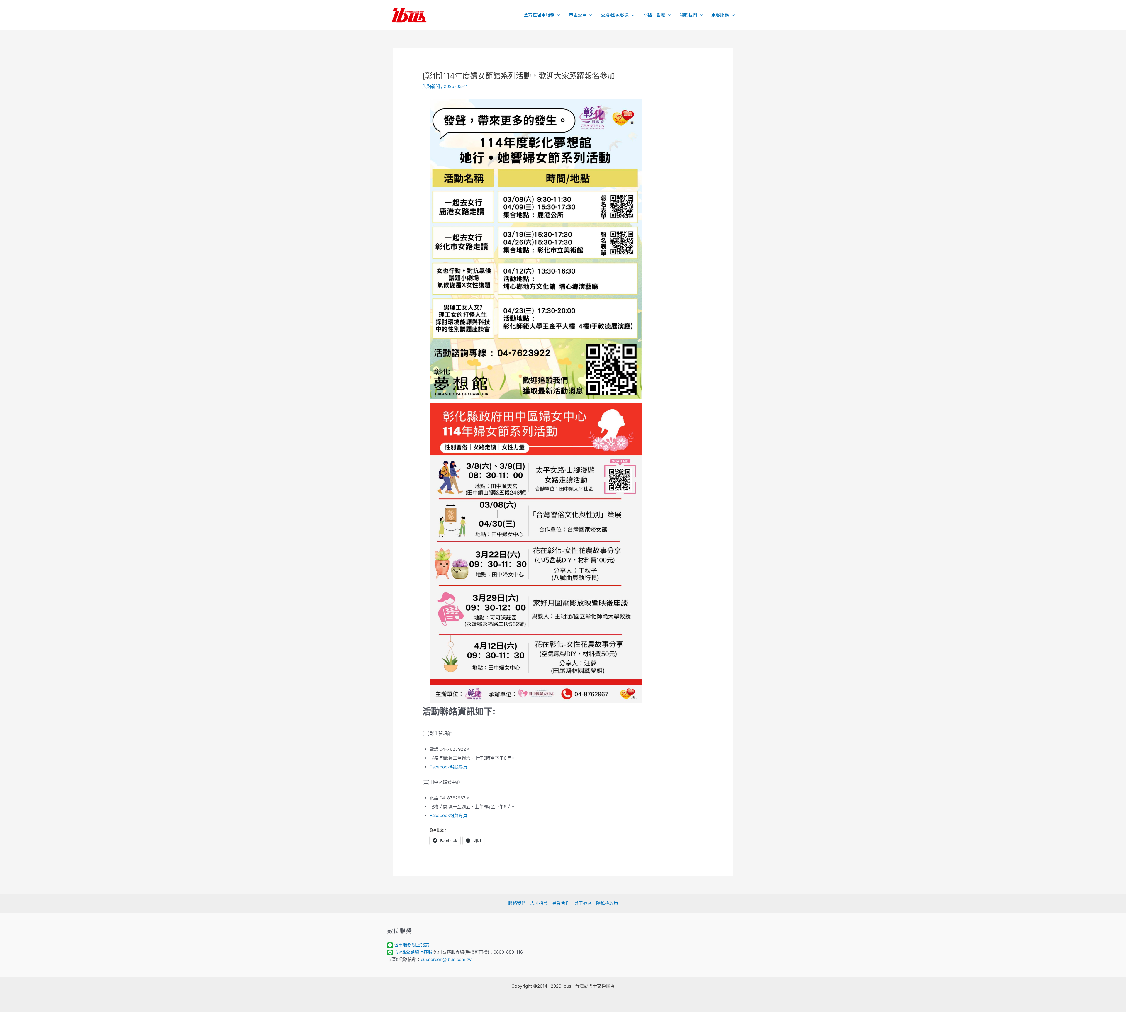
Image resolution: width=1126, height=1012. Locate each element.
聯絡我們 (517, 903)
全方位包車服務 (539, 15)
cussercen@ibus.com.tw (446, 959)
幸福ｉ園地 (654, 15)
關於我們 (688, 15)
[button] (557, 15)
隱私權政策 (607, 903)
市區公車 (577, 15)
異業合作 (561, 903)
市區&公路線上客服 (413, 952)
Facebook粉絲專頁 (448, 767)
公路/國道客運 (615, 15)
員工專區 (583, 903)
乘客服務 (720, 15)
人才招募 (539, 903)
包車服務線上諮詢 (411, 945)
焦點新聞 (431, 86)
